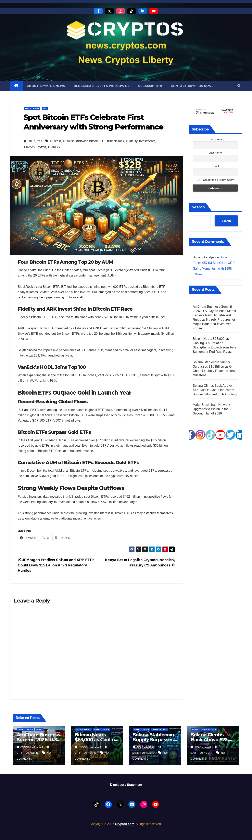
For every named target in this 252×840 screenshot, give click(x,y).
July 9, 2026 (203, 746)
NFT (45, 108)
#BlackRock (115, 141)
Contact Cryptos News (192, 86)
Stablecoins (160, 729)
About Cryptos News (46, 86)
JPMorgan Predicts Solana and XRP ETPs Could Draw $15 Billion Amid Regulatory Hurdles (56, 565)
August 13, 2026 (90, 746)
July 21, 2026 (146, 746)
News (39, 729)
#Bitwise (69, 141)
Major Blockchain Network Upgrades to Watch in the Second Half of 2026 (211, 409)
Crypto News (25, 729)
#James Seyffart (35, 147)
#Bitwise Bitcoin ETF (91, 141)
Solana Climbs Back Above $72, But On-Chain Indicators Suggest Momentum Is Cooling (215, 390)
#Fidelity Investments (140, 141)
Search (198, 207)
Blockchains (32, 108)
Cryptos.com (124, 824)
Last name (215, 152)
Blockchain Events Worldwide (102, 86)
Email (215, 166)
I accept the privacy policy (217, 179)
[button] (239, 86)
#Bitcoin (55, 141)
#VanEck (54, 147)
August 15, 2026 (32, 746)
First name (215, 139)
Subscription (150, 86)
